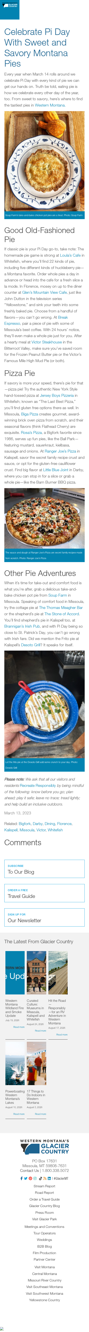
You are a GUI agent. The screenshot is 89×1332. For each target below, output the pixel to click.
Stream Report (44, 1186)
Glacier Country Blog (44, 1206)
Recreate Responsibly (38, 785)
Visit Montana (45, 1267)
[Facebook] (22, 1178)
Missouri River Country (44, 1280)
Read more (19, 1026)
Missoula (27, 829)
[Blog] (44, 1178)
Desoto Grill (30, 644)
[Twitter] (25, 1178)
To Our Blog (21, 869)
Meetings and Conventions (44, 1227)
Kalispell (10, 829)
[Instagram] (35, 1178)
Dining (50, 823)
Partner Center (44, 1259)
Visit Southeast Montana (44, 1287)
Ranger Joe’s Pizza (60, 451)
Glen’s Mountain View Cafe (44, 292)
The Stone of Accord (61, 613)
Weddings (44, 1240)
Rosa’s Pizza (31, 432)
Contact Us (29, 1170)
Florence (64, 823)
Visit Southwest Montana (44, 1293)
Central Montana (44, 1274)
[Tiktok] (40, 1178)
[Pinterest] (30, 1178)
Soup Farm (57, 595)
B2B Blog (44, 1246)
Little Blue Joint (55, 469)
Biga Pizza (29, 414)
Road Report (44, 1192)
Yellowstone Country (44, 1300)
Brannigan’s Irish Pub (22, 626)
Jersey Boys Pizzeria (57, 395)
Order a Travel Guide (45, 1199)
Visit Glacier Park (44, 1219)
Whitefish (55, 829)
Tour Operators (44, 1233)
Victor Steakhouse (47, 342)
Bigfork (25, 823)
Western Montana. (50, 105)
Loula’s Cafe (70, 255)
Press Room (44, 1212)
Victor (41, 829)
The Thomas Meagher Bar (61, 607)
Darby (38, 823)
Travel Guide (21, 894)
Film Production (44, 1253)
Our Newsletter (24, 918)
